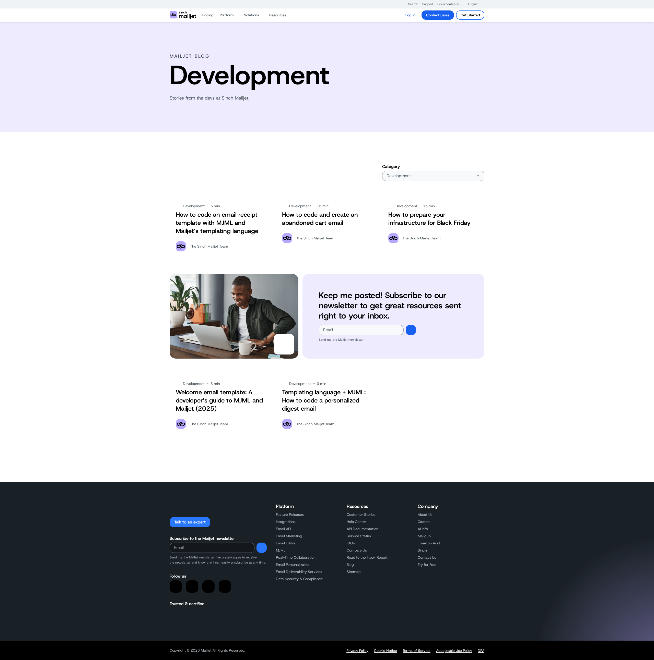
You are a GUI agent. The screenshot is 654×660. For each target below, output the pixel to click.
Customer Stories (361, 514)
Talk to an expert (190, 522)
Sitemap (353, 571)
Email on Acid (429, 543)
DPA (481, 650)
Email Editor (285, 543)
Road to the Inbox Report (367, 557)
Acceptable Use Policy (454, 650)
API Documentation (362, 529)
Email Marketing (289, 536)
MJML (280, 550)
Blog (350, 564)
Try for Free (427, 564)
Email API (283, 529)
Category (391, 166)
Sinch (422, 550)
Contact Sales (437, 15)
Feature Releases (290, 514)
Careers (424, 521)
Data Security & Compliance (299, 579)
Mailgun (424, 536)
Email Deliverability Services (299, 571)
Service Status (359, 536)
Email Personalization (293, 564)
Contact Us (427, 557)
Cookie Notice (385, 650)
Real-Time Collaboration (296, 557)
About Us (425, 514)
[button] (410, 4)
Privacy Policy (357, 650)
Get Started (470, 15)
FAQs (351, 543)
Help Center (356, 521)
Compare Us (357, 550)
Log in (410, 15)
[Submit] (411, 330)
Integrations (286, 521)
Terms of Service (416, 650)
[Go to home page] (183, 15)
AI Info (423, 529)
